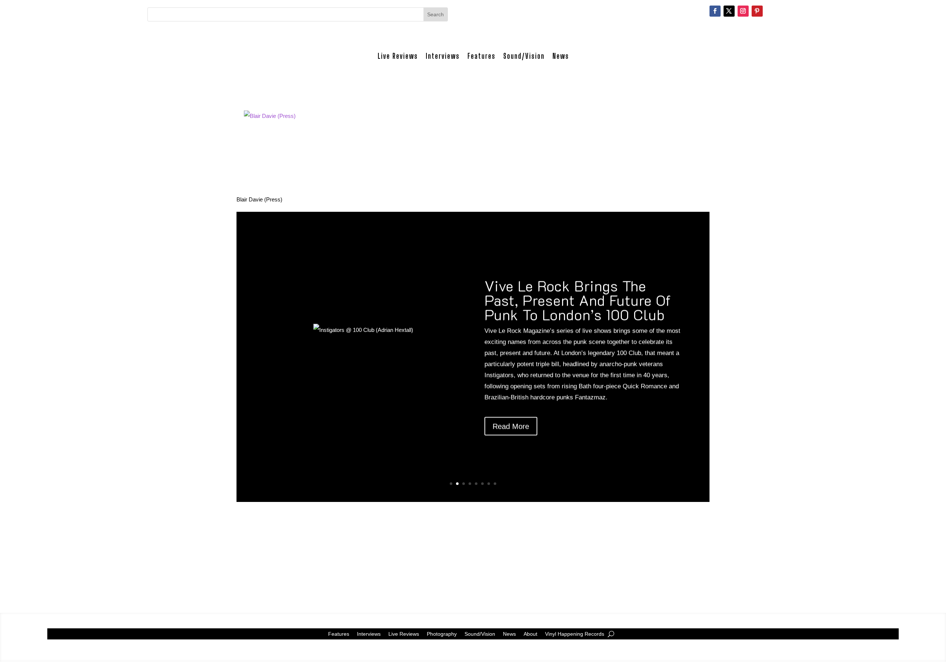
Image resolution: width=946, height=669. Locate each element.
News (560, 56)
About (530, 633)
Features (481, 56)
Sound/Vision (524, 56)
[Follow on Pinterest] (757, 11)
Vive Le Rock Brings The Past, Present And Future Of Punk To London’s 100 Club (577, 300)
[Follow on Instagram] (743, 11)
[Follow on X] (729, 11)
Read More (511, 426)
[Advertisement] (458, 553)
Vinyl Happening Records (574, 633)
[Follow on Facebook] (715, 11)
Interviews (443, 56)
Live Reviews (398, 56)
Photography (442, 633)
